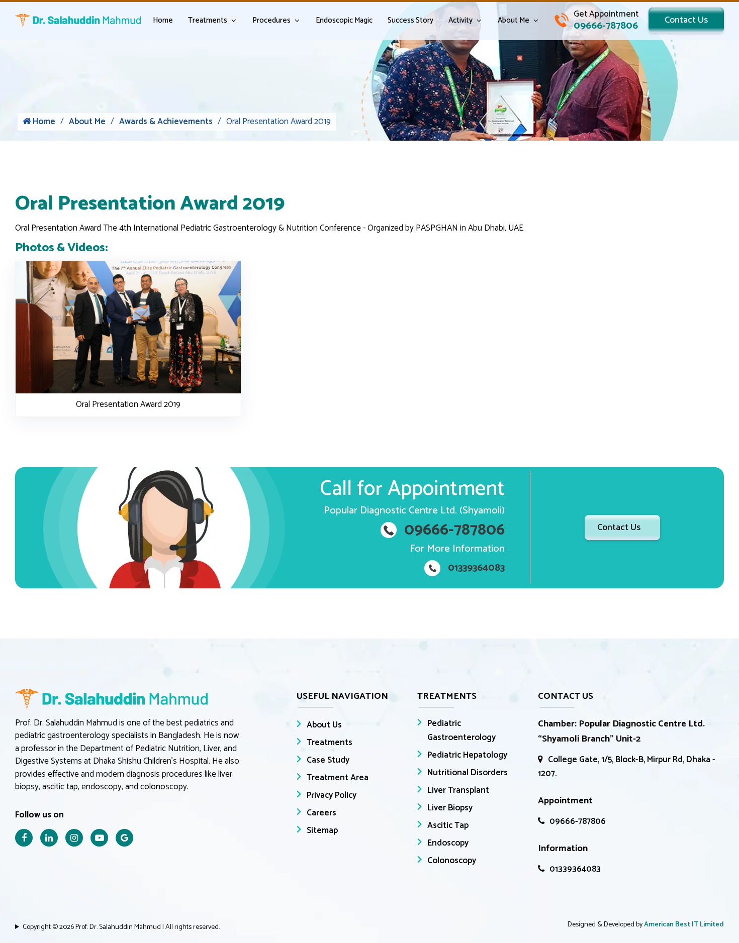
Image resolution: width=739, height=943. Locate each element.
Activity (460, 20)
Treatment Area (337, 778)
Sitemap (322, 830)
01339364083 (575, 869)
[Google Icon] (124, 838)
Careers (321, 813)
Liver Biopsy (450, 808)
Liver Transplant (458, 790)
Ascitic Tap (448, 825)
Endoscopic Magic (344, 20)
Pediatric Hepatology (467, 755)
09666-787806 (577, 821)
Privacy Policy (331, 795)
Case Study (328, 760)
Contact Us (686, 20)
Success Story (410, 20)
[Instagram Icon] (74, 838)
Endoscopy (448, 843)
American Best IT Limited (684, 924)
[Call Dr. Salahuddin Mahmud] (596, 20)
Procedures (271, 20)
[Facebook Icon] (24, 838)
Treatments (207, 20)
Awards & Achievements (166, 122)
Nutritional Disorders (467, 773)
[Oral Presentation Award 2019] (128, 327)
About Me (513, 20)
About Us (324, 725)
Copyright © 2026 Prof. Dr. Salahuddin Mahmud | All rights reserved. (121, 927)
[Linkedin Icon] (49, 838)
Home (163, 20)
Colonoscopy (451, 861)
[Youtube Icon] (99, 838)
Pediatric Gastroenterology (461, 730)
